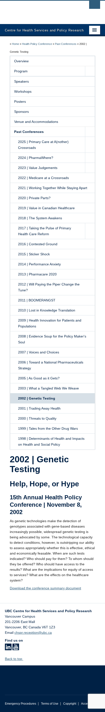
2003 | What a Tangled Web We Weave (48, 388)
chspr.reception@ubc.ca (33, 632)
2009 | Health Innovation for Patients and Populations (49, 323)
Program (21, 71)
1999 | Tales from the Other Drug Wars (48, 428)
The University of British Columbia (38, 10)
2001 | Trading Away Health (39, 408)
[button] (90, 71)
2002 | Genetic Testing (36, 398)
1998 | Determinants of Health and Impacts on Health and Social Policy (51, 441)
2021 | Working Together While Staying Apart (52, 188)
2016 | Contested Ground (37, 244)
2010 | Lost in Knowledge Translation (46, 310)
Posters (20, 102)
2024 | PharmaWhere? (35, 158)
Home (15, 43)
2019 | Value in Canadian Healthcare (46, 208)
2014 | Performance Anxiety (39, 264)
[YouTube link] (15, 648)
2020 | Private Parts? (34, 198)
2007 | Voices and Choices (38, 352)
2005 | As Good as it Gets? (39, 378)
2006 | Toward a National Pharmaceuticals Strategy (50, 365)
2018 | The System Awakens (40, 218)
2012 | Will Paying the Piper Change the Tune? (49, 287)
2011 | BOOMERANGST (36, 300)
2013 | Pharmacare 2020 (37, 274)
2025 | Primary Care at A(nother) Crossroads (43, 145)
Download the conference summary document (45, 588)
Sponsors (21, 112)
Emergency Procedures (20, 703)
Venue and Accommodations (36, 122)
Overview (21, 61)
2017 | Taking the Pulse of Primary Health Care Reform (44, 231)
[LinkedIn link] (8, 648)
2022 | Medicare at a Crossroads (43, 178)
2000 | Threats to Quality (37, 418)
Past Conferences (65, 43)
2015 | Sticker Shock (34, 254)
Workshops (23, 91)
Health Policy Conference (37, 43)
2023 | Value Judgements (37, 168)
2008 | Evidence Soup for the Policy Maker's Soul (52, 339)
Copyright (69, 703)
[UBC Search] (94, 6)
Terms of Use (49, 703)
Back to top (14, 659)
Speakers (21, 81)
